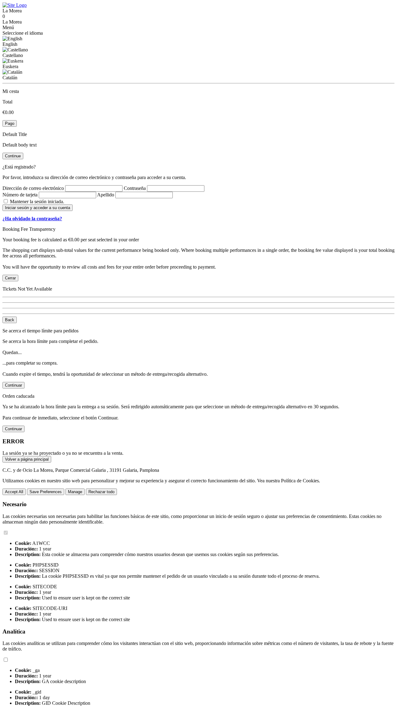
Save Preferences (45, 491)
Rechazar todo (101, 491)
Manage (75, 491)
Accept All (14, 491)
